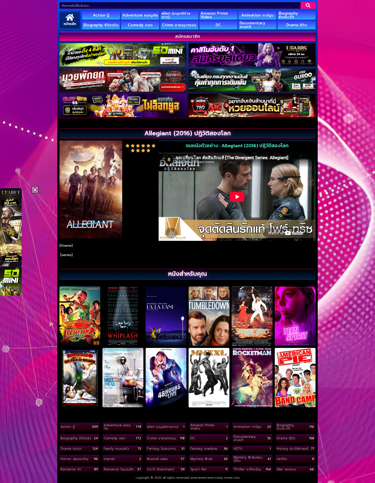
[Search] (308, 5)
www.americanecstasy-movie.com (215, 477)
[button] (35, 189)
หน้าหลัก (70, 23)
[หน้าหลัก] (70, 17)
